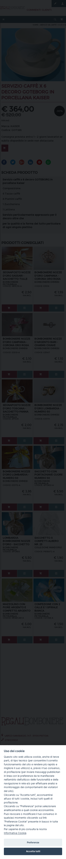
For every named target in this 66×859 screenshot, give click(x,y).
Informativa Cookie (15, 832)
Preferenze (33, 842)
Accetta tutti (33, 851)
